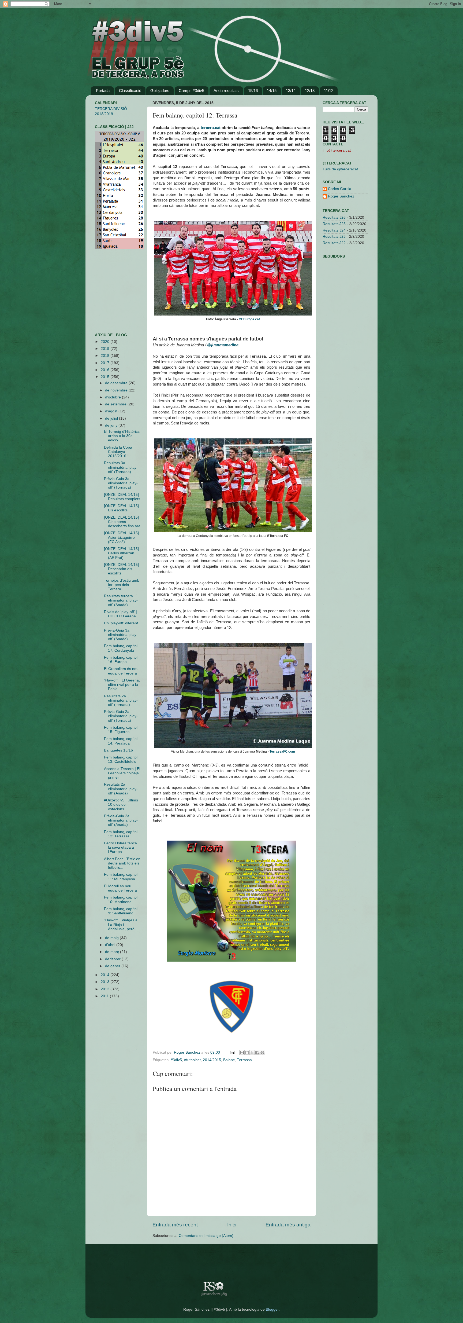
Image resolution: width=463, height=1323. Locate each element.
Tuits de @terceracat (340, 169)
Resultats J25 (334, 224)
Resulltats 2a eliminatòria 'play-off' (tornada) (121, 700)
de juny (111, 425)
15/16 (253, 90)
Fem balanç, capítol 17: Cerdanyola (120, 648)
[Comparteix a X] (252, 1052)
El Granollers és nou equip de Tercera (121, 671)
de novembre (117, 390)
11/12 (328, 90)
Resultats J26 (334, 217)
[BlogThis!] (247, 1052)
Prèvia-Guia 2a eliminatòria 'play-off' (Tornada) (121, 716)
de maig (112, 938)
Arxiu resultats (226, 90)
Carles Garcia (339, 189)
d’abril (110, 945)
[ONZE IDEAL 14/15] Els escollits (121, 508)
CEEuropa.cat (249, 319)
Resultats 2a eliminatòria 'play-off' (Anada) (121, 788)
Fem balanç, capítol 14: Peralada (120, 741)
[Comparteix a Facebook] (257, 1052)
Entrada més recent (175, 1224)
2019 (105, 349)
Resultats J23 (334, 236)
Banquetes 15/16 (118, 750)
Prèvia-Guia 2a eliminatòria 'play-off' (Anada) (121, 820)
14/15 (272, 90)
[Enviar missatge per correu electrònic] (232, 1052)
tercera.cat (211, 128)
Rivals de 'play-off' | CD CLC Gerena (120, 614)
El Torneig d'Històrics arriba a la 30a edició (122, 436)
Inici (231, 1224)
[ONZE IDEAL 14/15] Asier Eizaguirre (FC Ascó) (121, 537)
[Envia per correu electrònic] (242, 1052)
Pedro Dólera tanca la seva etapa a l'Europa (120, 847)
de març (112, 952)
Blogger (272, 1309)
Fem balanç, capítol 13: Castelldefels (120, 759)
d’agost (111, 411)
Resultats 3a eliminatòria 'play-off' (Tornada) (121, 467)
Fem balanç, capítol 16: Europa (120, 659)
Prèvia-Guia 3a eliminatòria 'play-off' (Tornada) (121, 483)
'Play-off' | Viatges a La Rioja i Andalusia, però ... (121, 924)
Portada (103, 90)
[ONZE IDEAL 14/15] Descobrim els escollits (121, 569)
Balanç (229, 1060)
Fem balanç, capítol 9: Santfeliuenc (120, 911)
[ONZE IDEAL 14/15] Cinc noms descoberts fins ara (122, 521)
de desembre (117, 383)
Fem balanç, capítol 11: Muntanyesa (120, 877)
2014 (105, 975)
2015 (105, 377)
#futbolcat (192, 1060)
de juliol (112, 418)
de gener (113, 966)
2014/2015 (212, 1060)
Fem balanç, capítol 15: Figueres (120, 729)
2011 (105, 996)
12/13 (310, 90)
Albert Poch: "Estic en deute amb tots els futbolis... (122, 863)
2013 (105, 982)
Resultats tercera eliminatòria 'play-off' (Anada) (121, 600)
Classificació (130, 90)
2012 (105, 989)
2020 (105, 342)
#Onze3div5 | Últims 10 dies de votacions (121, 804)
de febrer (113, 959)
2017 (105, 363)
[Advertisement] (111, 291)
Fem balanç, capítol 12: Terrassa (120, 834)
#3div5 (176, 1060)
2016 (105, 370)
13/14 (291, 90)
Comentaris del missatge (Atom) (206, 1236)
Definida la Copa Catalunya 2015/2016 (118, 451)
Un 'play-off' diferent (121, 623)
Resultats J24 (334, 230)
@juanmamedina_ (224, 345)
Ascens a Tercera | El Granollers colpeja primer (122, 773)
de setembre (116, 404)
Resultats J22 (334, 243)
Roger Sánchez (187, 1052)
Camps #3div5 (191, 90)
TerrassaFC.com (282, 751)
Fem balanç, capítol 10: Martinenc (120, 899)
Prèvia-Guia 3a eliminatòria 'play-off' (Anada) (121, 634)
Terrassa (244, 1060)
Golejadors (159, 90)
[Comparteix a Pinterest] (262, 1052)
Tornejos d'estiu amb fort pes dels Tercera (121, 584)
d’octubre (113, 397)
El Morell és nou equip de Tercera (120, 888)
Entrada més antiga (288, 1224)
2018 (105, 356)
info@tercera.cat (337, 150)
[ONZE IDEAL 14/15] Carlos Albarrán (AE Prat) (121, 553)
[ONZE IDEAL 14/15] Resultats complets (122, 497)
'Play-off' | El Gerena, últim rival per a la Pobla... (122, 684)
